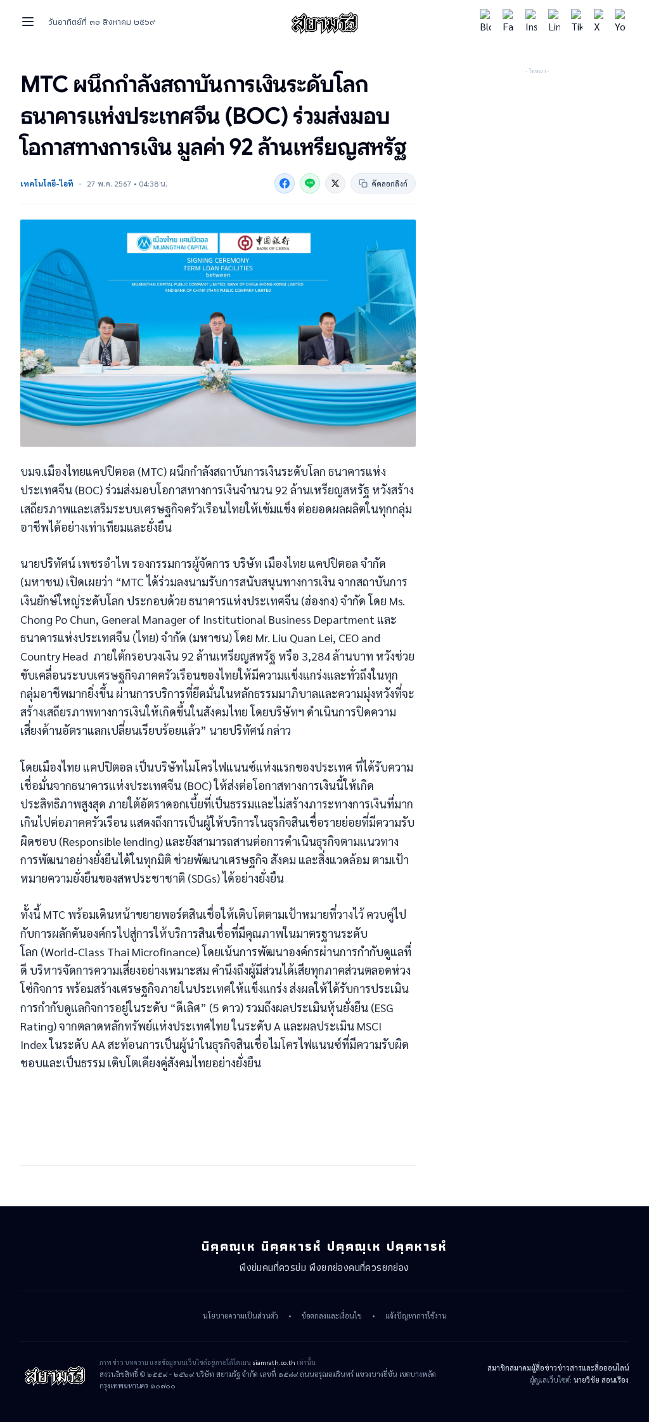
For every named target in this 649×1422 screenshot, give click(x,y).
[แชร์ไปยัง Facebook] (284, 183)
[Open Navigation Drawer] (28, 21)
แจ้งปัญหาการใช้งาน (416, 1316)
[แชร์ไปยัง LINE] (310, 183)
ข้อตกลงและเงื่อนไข (332, 1316)
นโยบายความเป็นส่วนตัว (240, 1316)
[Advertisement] (537, 155)
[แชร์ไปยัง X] (335, 183)
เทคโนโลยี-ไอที (47, 183)
